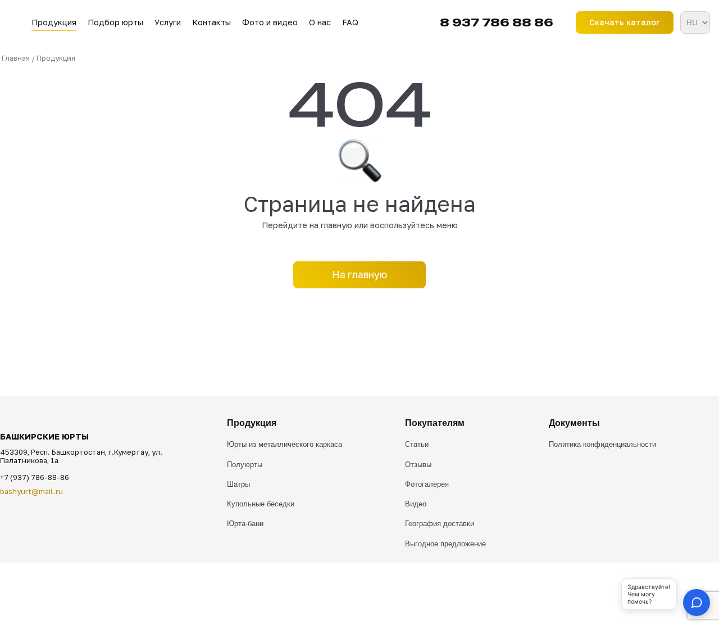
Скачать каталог (624, 22)
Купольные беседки (260, 504)
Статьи (417, 444)
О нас (320, 22)
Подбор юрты (115, 22)
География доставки (439, 523)
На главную (359, 274)
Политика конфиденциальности (602, 444)
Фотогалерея (427, 484)
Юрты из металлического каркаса (284, 444)
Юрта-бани (245, 523)
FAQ (350, 22)
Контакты (211, 22)
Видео (415, 504)
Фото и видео (270, 22)
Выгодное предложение (445, 544)
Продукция (53, 22)
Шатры (238, 484)
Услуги (167, 22)
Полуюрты (244, 464)
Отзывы (418, 464)
